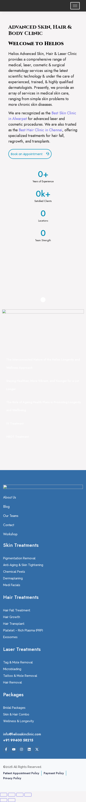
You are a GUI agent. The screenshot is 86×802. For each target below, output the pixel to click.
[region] (43, 271)
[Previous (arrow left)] (3, 800)
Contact (8, 525)
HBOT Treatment (17, 437)
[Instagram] (22, 749)
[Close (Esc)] (28, 795)
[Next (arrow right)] (11, 800)
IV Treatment (15, 423)
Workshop (10, 534)
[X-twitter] (37, 749)
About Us (9, 497)
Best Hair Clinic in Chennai (40, 130)
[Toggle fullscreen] (11, 795)
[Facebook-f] (6, 749)
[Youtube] (14, 749)
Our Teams (10, 516)
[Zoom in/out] (3, 795)
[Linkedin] (29, 749)
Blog (6, 506)
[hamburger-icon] (75, 5)
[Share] (19, 795)
